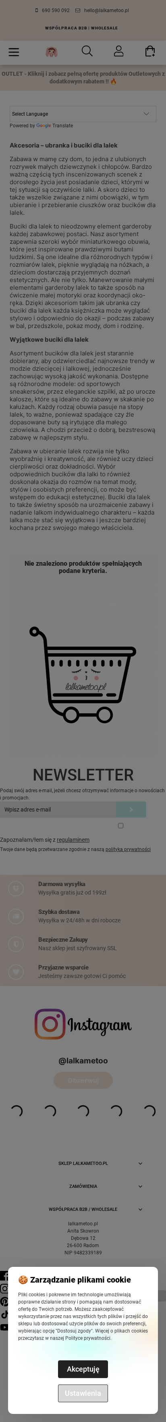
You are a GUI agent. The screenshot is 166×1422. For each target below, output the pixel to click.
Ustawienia (83, 1393)
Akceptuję (83, 1369)
